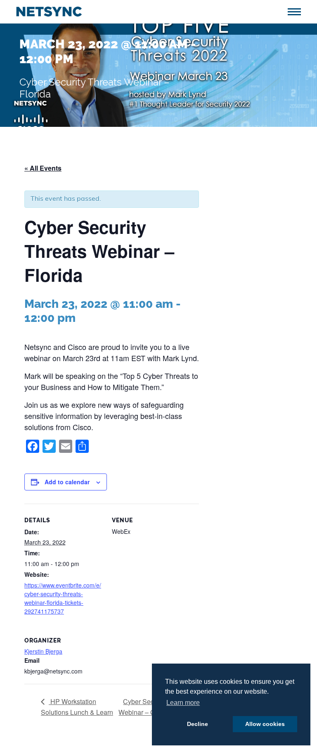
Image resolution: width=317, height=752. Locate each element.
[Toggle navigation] (297, 11)
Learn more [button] (183, 702)
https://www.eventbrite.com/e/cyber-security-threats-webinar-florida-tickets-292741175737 (62, 598)
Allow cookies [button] (265, 724)
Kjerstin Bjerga (43, 651)
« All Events (43, 168)
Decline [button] (197, 724)
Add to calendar (67, 482)
